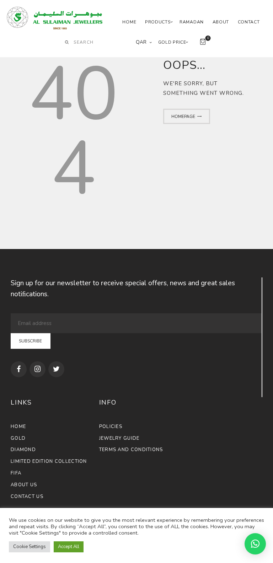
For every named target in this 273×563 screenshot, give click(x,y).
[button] (255, 543)
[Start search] (67, 43)
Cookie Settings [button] (29, 546)
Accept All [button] (68, 546)
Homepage (183, 116)
